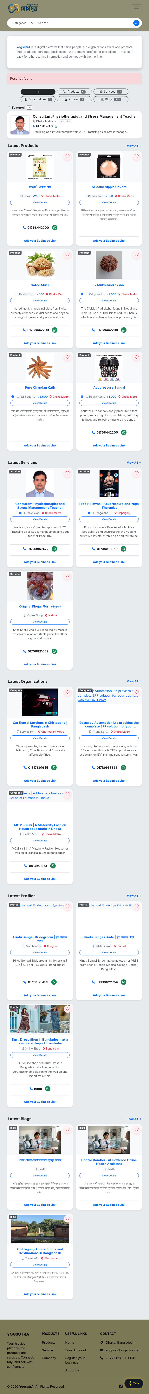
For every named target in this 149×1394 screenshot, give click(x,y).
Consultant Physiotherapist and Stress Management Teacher (40, 505)
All (38, 91)
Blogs (112, 99)
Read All (132, 1119)
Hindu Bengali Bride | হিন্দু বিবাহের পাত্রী (109, 937)
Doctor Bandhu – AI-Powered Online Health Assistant (109, 1162)
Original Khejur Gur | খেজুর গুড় (40, 606)
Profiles (75, 99)
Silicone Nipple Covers (109, 187)
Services (112, 91)
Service (47, 1350)
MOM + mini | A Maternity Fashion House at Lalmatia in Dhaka (40, 827)
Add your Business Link (40, 240)
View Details (40, 202)
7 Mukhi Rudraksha (109, 285)
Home (69, 1342)
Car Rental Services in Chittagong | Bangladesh (40, 724)
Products (75, 91)
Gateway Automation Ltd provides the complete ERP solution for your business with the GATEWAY (109, 724)
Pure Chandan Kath (40, 387)
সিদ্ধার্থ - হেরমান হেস (40, 187)
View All (133, 145)
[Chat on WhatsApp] (56, 126)
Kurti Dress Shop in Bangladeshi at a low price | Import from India (40, 1041)
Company (49, 1358)
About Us (72, 1370)
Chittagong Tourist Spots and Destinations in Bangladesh (40, 1251)
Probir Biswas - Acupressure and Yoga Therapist (109, 505)
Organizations (39, 99)
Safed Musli (40, 285)
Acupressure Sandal (109, 387)
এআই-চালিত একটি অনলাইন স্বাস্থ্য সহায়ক (40, 1160)
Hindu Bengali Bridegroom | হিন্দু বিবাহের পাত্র (40, 939)
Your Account (75, 1350)
